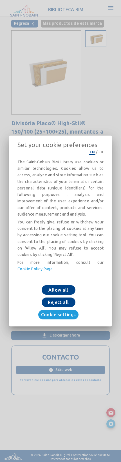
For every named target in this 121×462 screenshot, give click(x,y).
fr (100, 152)
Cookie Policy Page (35, 269)
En (92, 152)
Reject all (58, 302)
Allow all (58, 289)
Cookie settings (58, 314)
